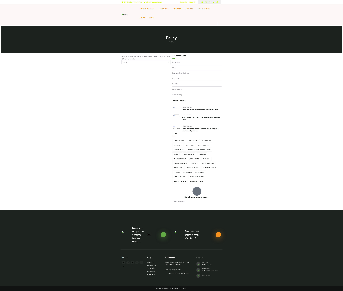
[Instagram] (206, 2)
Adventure (176, 62)
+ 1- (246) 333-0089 (179, 206)
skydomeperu (200, 172)
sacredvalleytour (209, 167)
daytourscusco (203, 145)
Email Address (206, 268)
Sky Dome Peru (206, 275)
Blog (173, 67)
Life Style (175, 84)
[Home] (124, 14)
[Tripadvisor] (123, 266)
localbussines (189, 154)
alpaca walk (206, 140)
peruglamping (194, 158)
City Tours (176, 78)
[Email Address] (198, 270)
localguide (202, 154)
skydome (177, 172)
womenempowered (196, 181)
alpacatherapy (179, 140)
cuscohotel (178, 145)
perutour (194, 163)
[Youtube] (213, 2)
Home (171, 42)
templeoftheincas (180, 176)
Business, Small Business (180, 73)
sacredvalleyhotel (192, 167)
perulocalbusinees (180, 163)
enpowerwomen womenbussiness (199, 149)
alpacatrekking (193, 140)
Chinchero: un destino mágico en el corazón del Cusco (200, 109)
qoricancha (178, 167)
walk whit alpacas (180, 181)
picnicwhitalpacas (207, 163)
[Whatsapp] (209, 2)
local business (177, 89)
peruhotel (206, 158)
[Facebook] (202, 2)
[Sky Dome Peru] (198, 276)
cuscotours (190, 145)
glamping (177, 154)
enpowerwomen (179, 149)
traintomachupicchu (197, 176)
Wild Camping (177, 95)
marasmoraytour (180, 158)
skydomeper (187, 172)
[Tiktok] (217, 2)
